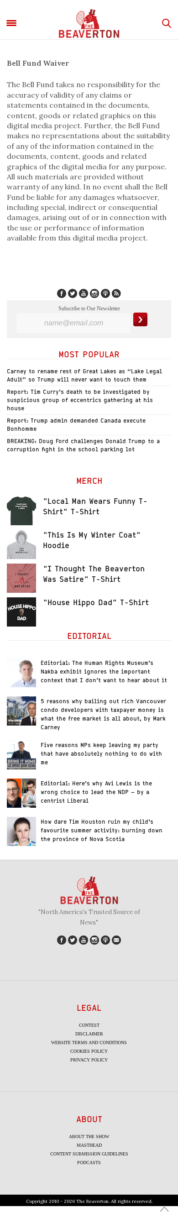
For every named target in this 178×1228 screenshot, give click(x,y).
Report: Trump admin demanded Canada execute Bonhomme (76, 424)
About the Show (89, 1136)
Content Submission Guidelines (89, 1153)
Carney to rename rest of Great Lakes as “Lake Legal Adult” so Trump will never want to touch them (84, 375)
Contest (89, 1025)
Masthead (89, 1145)
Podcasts (89, 1162)
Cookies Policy (89, 1051)
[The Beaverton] (89, 23)
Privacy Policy (89, 1059)
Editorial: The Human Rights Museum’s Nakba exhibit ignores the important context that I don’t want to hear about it (104, 671)
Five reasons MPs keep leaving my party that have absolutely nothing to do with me (101, 754)
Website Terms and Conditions (89, 1042)
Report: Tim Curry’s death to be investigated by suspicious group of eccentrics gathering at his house (80, 400)
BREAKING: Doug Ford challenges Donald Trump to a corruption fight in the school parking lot (83, 445)
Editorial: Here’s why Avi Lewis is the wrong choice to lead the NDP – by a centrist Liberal (96, 792)
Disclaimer (89, 1033)
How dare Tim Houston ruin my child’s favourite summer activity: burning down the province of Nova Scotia (101, 830)
